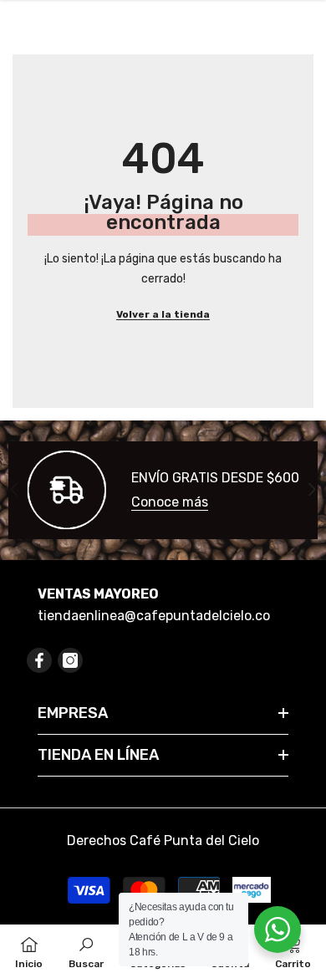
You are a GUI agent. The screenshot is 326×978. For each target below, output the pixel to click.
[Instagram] (70, 660)
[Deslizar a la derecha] (311, 490)
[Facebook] (39, 660)
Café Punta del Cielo (194, 840)
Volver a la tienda (163, 314)
